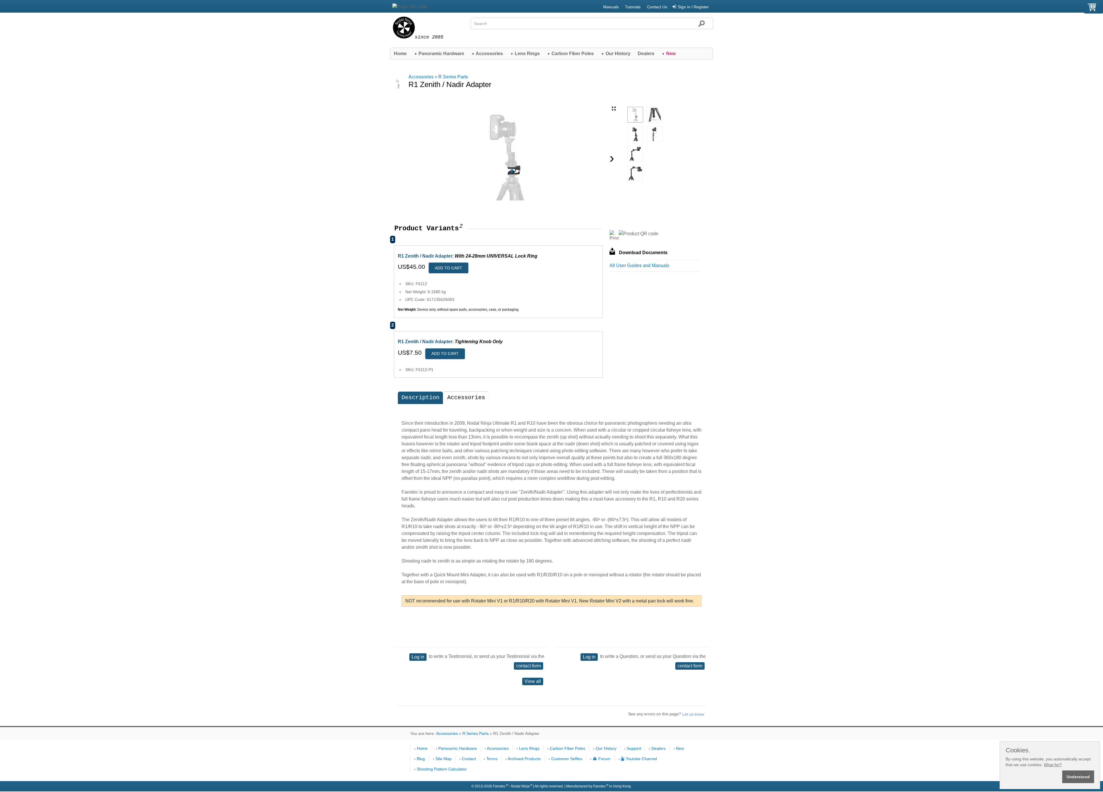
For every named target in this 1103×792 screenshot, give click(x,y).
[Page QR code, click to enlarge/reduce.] (409, 6)
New (680, 748)
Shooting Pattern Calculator (442, 769)
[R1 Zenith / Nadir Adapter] (635, 115)
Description (420, 397)
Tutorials (633, 7)
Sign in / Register (693, 7)
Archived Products (524, 758)
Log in (418, 656)
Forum (604, 758)
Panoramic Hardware (439, 53)
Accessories (487, 53)
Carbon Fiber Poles (570, 53)
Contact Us (657, 7)
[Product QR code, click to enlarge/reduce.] (638, 233)
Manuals (611, 7)
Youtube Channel (641, 758)
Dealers (646, 53)
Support (634, 748)
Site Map (443, 758)
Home (400, 53)
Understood (1078, 776)
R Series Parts (453, 76)
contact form (528, 665)
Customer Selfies (566, 758)
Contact (469, 758)
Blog (421, 758)
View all (532, 681)
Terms (491, 758)
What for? (1053, 764)
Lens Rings (525, 53)
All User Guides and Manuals (639, 265)
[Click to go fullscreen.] (613, 108)
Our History (615, 53)
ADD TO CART (448, 268)
